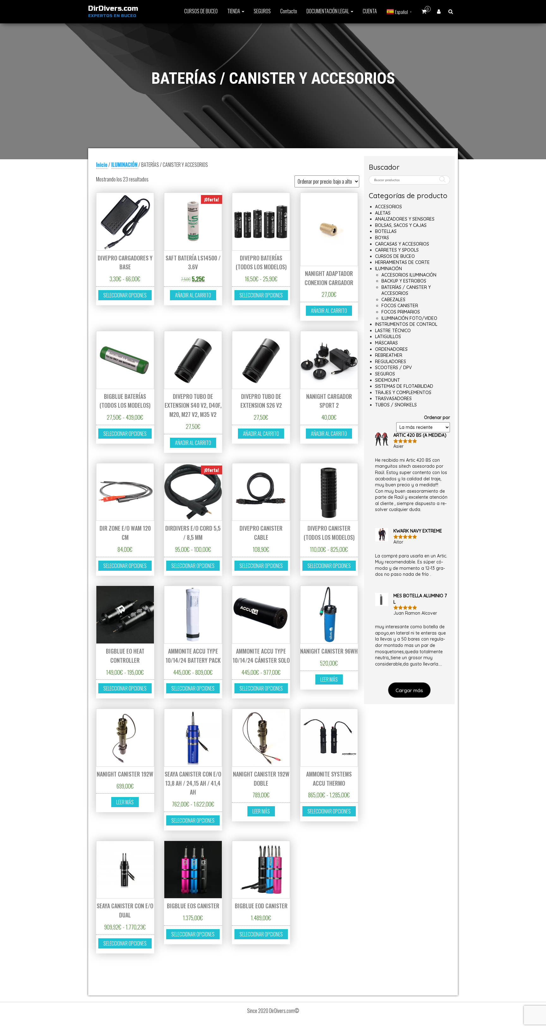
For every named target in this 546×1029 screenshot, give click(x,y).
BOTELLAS (386, 231)
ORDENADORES (391, 349)
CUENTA (370, 11)
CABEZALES (393, 299)
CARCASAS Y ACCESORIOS (402, 244)
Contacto (288, 11)
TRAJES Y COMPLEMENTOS (403, 392)
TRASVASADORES (393, 398)
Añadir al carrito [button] (193, 295)
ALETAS (383, 213)
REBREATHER (388, 355)
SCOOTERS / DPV (393, 367)
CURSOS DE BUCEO (201, 11)
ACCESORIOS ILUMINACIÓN (408, 275)
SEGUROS (262, 11)
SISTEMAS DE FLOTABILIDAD (404, 386)
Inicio (101, 164)
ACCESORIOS (388, 207)
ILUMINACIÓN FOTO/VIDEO (409, 318)
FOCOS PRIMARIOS (400, 312)
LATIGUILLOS (388, 336)
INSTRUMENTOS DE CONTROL (406, 324)
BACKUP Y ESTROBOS (403, 281)
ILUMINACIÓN (124, 164)
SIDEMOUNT (387, 380)
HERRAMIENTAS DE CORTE (402, 262)
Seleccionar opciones (125, 295)
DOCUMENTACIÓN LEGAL (328, 11)
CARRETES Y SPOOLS (397, 250)
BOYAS (382, 238)
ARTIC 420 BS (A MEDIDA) (419, 435)
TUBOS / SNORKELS (396, 405)
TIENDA (234, 11)
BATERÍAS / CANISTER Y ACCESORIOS (406, 290)
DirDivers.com (113, 8)
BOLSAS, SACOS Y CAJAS (401, 225)
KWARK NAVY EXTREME (417, 531)
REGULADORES (390, 361)
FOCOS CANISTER (399, 305)
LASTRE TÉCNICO (393, 330)
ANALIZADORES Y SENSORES (404, 219)
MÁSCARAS (386, 343)
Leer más (329, 679)
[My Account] (439, 11)
